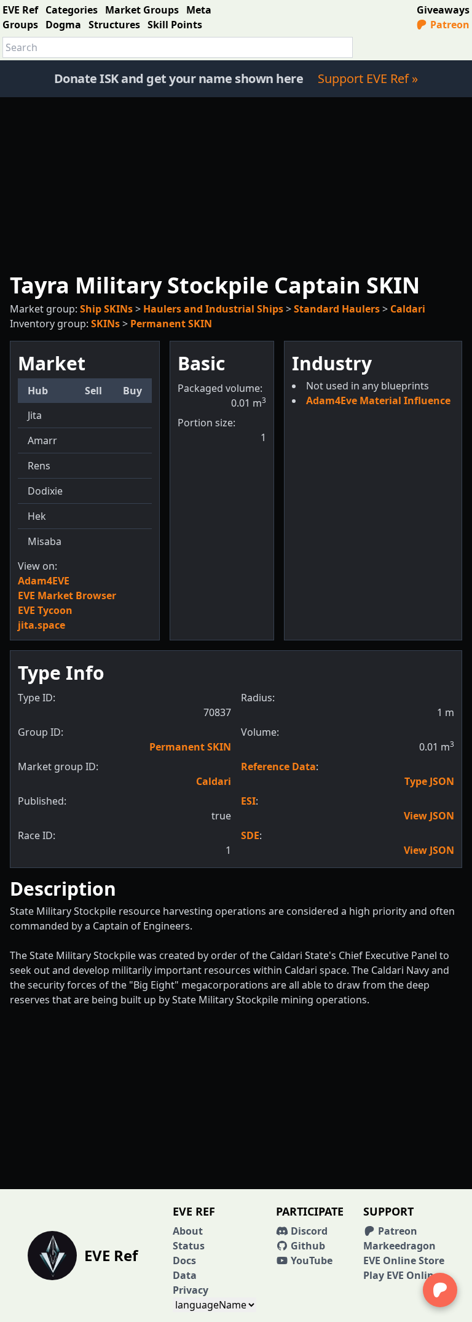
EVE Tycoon (45, 610)
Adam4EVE (43, 580)
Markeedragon (399, 1245)
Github (306, 1245)
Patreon (449, 24)
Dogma (63, 24)
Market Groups (142, 10)
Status (189, 1245)
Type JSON (429, 781)
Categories (71, 10)
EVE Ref (20, 10)
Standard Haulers (337, 309)
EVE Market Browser (67, 595)
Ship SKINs (106, 309)
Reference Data (278, 766)
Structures (114, 24)
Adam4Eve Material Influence (378, 400)
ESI (248, 801)
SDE (250, 835)
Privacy (190, 1290)
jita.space (41, 625)
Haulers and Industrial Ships (213, 309)
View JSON (429, 815)
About (188, 1231)
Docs (184, 1260)
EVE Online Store (403, 1260)
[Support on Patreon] (440, 1290)
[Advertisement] (236, 183)
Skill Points (175, 24)
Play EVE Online (401, 1275)
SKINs (105, 323)
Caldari (407, 309)
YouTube (310, 1260)
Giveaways (443, 10)
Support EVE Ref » (368, 78)
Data (185, 1275)
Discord (308, 1231)
